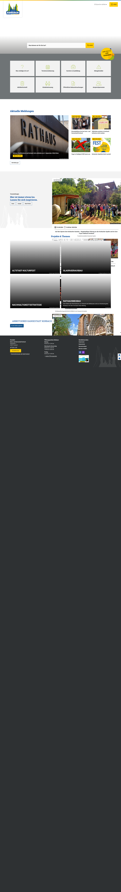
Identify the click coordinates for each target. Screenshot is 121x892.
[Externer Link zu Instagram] (83, 352)
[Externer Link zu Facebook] (80, 352)
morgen (19, 203)
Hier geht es (106, 53)
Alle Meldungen (15, 162)
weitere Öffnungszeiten (51, 356)
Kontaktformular (15, 350)
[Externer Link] (119, 355)
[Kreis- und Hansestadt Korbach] (26, 344)
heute (13, 203)
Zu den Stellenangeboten (16, 325)
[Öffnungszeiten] (119, 358)
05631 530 (13, 347)
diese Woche (28, 203)
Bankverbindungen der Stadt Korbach (20, 354)
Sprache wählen (101, 4)
